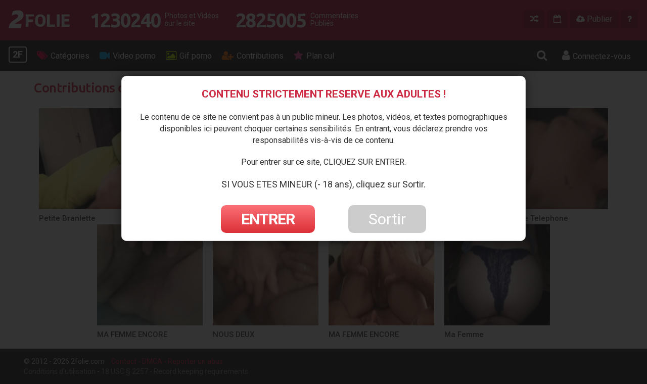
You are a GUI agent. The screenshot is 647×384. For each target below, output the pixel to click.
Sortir (387, 219)
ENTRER (268, 219)
